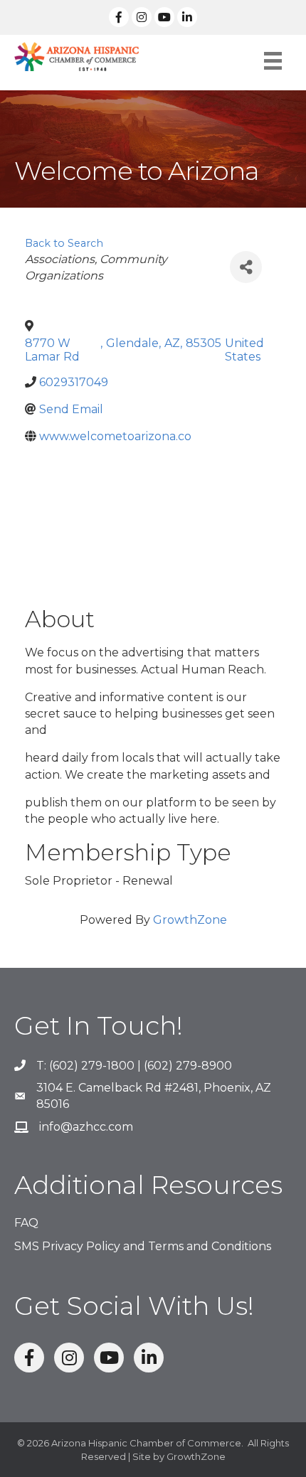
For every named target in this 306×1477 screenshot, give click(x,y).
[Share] (246, 267)
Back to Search (64, 243)
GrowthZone (190, 920)
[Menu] (273, 61)
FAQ (26, 1223)
